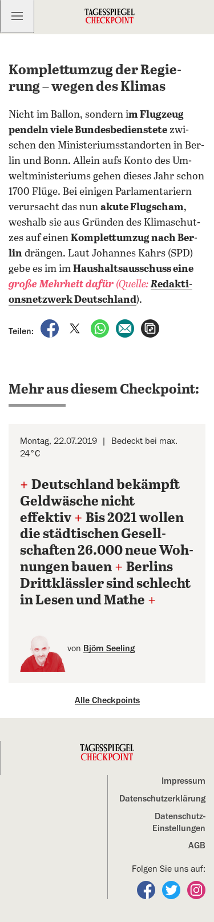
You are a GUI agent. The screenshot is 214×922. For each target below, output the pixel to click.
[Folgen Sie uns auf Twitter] (172, 889)
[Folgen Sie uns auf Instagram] (196, 889)
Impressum (183, 780)
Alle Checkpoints (107, 700)
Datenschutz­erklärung (162, 798)
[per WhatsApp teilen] (101, 327)
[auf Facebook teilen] (51, 327)
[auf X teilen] (76, 327)
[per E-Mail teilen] (126, 327)
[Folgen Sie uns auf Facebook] (147, 889)
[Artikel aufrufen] (150, 327)
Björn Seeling (109, 648)
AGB (196, 845)
